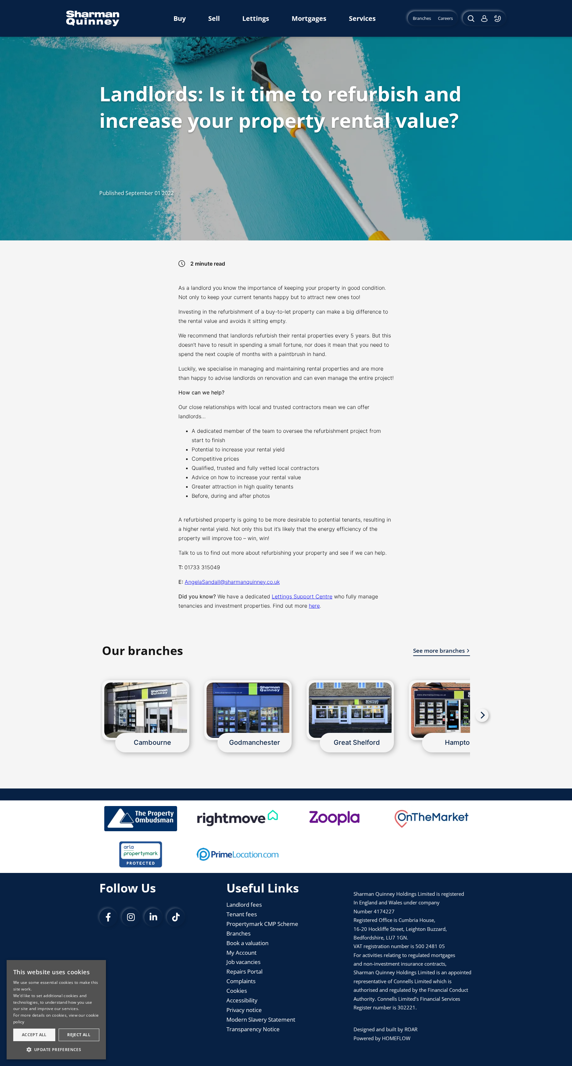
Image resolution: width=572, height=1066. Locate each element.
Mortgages (309, 18)
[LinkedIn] (153, 917)
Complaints (241, 981)
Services (362, 18)
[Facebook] (108, 917)
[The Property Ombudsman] (140, 818)
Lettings (255, 18)
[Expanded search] (470, 18)
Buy (179, 18)
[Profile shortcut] (484, 18)
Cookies (236, 990)
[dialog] (56, 1009)
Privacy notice (244, 1010)
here (314, 605)
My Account (241, 952)
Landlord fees (244, 904)
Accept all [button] (34, 1035)
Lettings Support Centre (302, 596)
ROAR (411, 1029)
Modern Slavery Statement (260, 1019)
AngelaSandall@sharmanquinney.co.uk (232, 582)
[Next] (482, 715)
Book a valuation (247, 943)
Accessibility (242, 1000)
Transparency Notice (253, 1029)
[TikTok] (176, 917)
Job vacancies (243, 962)
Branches (238, 933)
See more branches (439, 650)
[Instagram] (131, 917)
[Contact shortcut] (498, 18)
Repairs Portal (244, 971)
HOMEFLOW (396, 1038)
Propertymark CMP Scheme (262, 924)
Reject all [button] (78, 1035)
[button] (56, 1049)
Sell (214, 18)
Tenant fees (241, 914)
